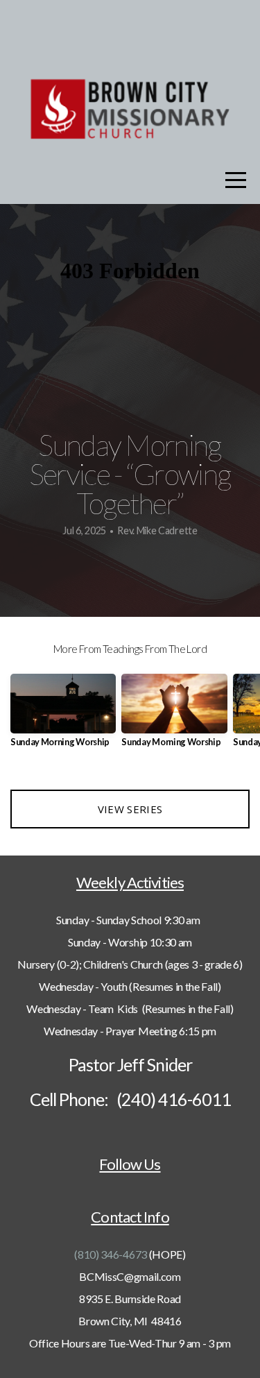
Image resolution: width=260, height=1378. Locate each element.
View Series (130, 809)
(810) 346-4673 (110, 1254)
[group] (63, 716)
